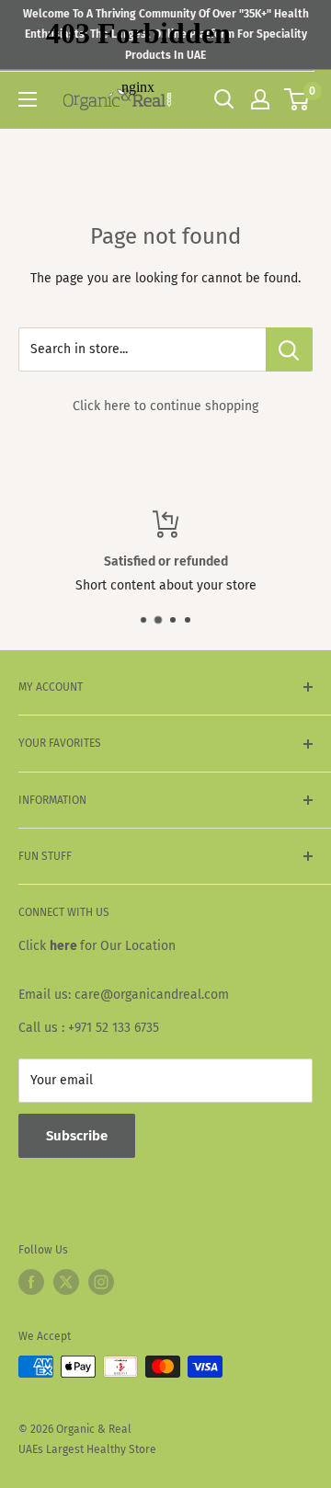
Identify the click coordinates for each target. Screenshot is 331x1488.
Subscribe (77, 1135)
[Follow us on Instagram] (101, 1282)
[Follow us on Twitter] (66, 1282)
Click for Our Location (97, 946)
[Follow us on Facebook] (31, 1282)
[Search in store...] (289, 349)
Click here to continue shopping (165, 406)
